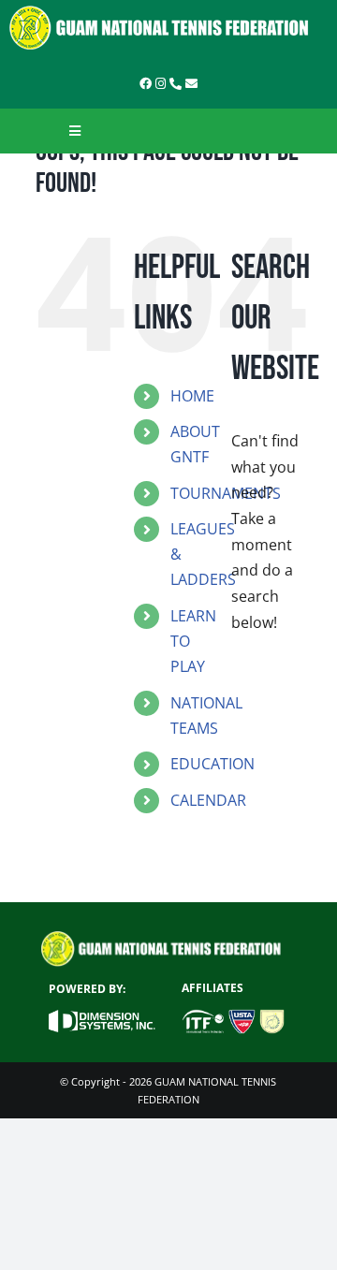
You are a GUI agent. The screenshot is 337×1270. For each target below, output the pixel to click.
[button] (143, 836)
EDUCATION (212, 763)
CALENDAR (208, 800)
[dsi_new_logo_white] (102, 1017)
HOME (192, 396)
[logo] (168, 12)
